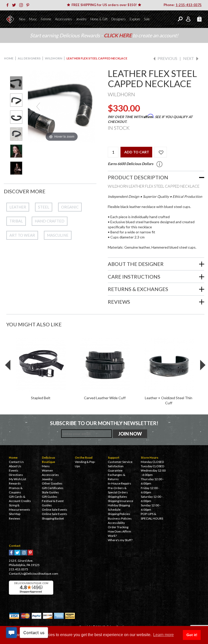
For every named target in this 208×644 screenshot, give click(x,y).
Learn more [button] (163, 635)
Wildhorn (53, 58)
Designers (118, 19)
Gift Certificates (52, 488)
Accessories (63, 19)
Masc (33, 19)
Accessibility (116, 523)
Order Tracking (118, 527)
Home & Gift (99, 19)
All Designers (29, 58)
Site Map (14, 514)
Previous (167, 58)
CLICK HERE (118, 35)
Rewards (15, 483)
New (22, 19)
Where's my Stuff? (120, 540)
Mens (46, 466)
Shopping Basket (53, 518)
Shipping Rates (117, 496)
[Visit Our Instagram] (22, 5)
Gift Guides (49, 496)
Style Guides (50, 492)
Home (8, 58)
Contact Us (16, 462)
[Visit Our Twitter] (15, 5)
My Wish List (17, 479)
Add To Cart (136, 152)
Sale (147, 19)
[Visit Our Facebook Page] (8, 5)
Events (13, 470)
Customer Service (120, 462)
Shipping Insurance (120, 501)
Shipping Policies (119, 514)
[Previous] (38, 106)
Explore (135, 19)
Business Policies (120, 518)
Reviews (14, 518)
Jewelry (81, 19)
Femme (46, 19)
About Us (15, 466)
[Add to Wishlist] (160, 152)
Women (47, 470)
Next (188, 58)
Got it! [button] (191, 635)
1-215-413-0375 (189, 5)
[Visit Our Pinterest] (29, 5)
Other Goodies (52, 483)
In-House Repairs (119, 483)
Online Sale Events (54, 509)
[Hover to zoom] (61, 106)
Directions (16, 475)
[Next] (85, 106)
